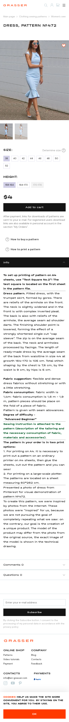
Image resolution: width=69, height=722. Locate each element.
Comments (13, 564)
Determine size (51, 150)
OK (34, 714)
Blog (33, 655)
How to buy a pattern (25, 239)
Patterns (8, 655)
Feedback (36, 664)
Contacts (36, 659)
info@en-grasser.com (15, 678)
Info (6, 262)
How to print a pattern (25, 249)
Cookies (9, 697)
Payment (8, 664)
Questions (12, 574)
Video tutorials (11, 659)
